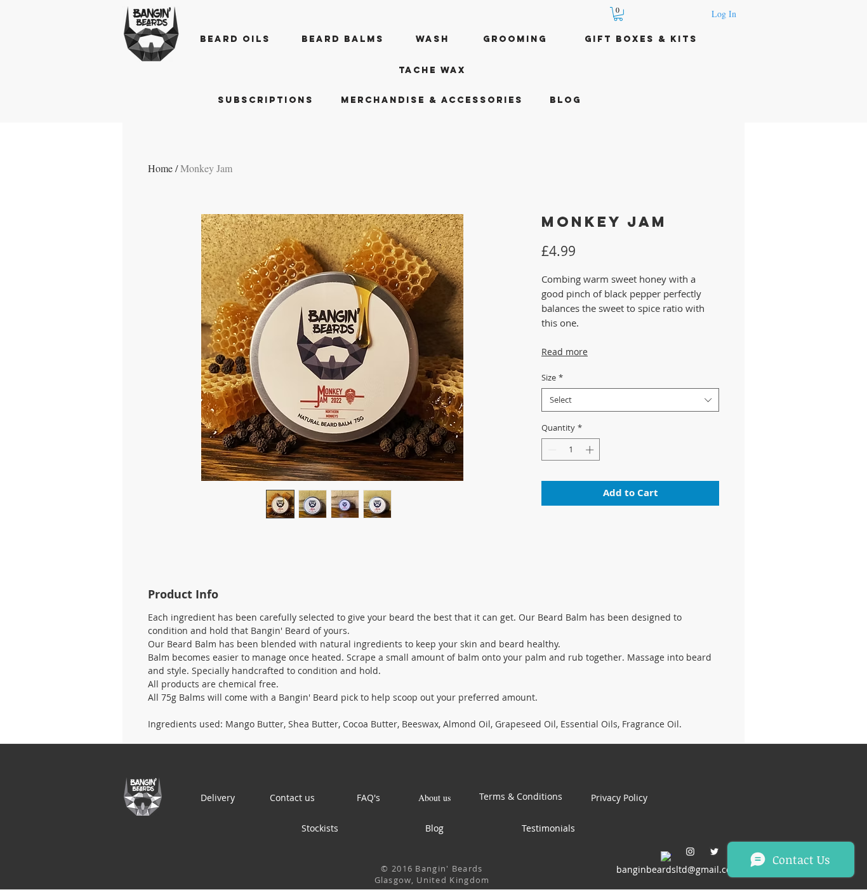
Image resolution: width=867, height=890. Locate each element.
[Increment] (591, 450)
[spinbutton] (571, 450)
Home (160, 168)
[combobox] (630, 399)
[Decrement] (551, 450)
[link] (618, 14)
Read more (564, 352)
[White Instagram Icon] (690, 851)
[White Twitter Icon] (714, 851)
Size (552, 377)
